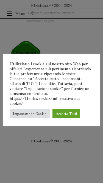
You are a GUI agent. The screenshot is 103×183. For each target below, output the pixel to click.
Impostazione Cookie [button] (29, 113)
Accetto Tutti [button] (66, 113)
